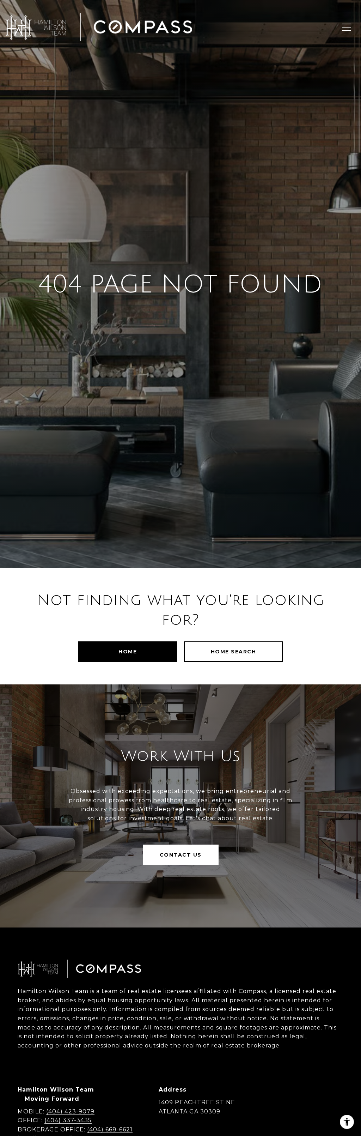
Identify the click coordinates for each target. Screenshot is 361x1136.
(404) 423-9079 (70, 1111)
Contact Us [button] (181, 855)
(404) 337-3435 (68, 1120)
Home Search (233, 651)
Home (127, 651)
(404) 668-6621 (110, 1129)
